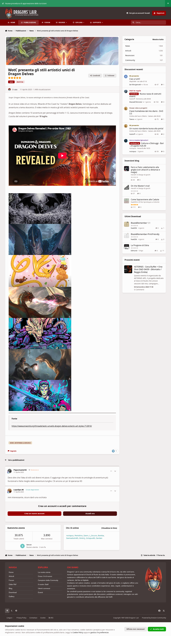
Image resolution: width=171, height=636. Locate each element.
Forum (11, 580)
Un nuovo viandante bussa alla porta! (146, 128)
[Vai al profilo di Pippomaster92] (9, 471)
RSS (51, 618)
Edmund (134, 250)
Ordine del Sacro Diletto (138, 116)
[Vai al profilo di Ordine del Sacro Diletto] (126, 108)
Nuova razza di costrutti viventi (145, 95)
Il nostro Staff (43, 584)
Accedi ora (90, 513)
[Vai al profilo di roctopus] (126, 141)
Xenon (29, 544)
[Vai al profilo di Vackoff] (126, 91)
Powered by (154, 618)
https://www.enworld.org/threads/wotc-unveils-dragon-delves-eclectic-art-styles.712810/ (52, 426)
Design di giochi (144, 175)
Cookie (42, 618)
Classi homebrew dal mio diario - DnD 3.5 (146, 112)
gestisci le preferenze (99, 632)
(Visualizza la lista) (109, 528)
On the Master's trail (140, 186)
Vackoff (132, 99)
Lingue (9, 618)
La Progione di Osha (140, 245)
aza (15, 89)
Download (13, 592)
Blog (10, 588)
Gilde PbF (13, 584)
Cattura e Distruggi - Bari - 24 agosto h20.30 (146, 144)
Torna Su (161, 555)
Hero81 (133, 175)
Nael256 (134, 202)
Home (11, 572)
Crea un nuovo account (34, 513)
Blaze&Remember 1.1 (140, 223)
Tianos (131, 119)
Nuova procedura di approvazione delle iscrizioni (26, 3)
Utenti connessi (44, 588)
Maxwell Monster (135, 102)
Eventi (40, 592)
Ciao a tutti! (134, 79)
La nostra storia (44, 572)
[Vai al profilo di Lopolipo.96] (9, 491)
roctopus (132, 148)
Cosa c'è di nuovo (45, 576)
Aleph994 (132, 81)
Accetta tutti (158, 629)
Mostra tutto (158, 39)
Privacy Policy (21, 618)
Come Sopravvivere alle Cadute (145, 199)
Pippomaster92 (20, 470)
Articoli (11, 576)
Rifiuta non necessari (136, 629)
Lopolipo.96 (19, 489)
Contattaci (33, 618)
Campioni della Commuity (48, 580)
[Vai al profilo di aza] (9, 89)
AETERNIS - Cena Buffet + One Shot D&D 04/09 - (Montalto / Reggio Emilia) (148, 269)
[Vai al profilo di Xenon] (22, 546)
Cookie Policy (77, 632)
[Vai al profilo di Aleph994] (126, 76)
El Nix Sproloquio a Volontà (149, 202)
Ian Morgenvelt (135, 84)
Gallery (11, 596)
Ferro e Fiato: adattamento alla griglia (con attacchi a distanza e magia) (145, 170)
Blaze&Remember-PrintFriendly (145, 234)
